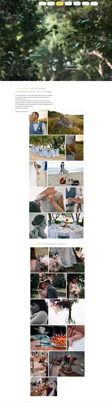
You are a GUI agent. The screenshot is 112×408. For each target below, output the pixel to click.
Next (79, 239)
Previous (34, 239)
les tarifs (22, 111)
